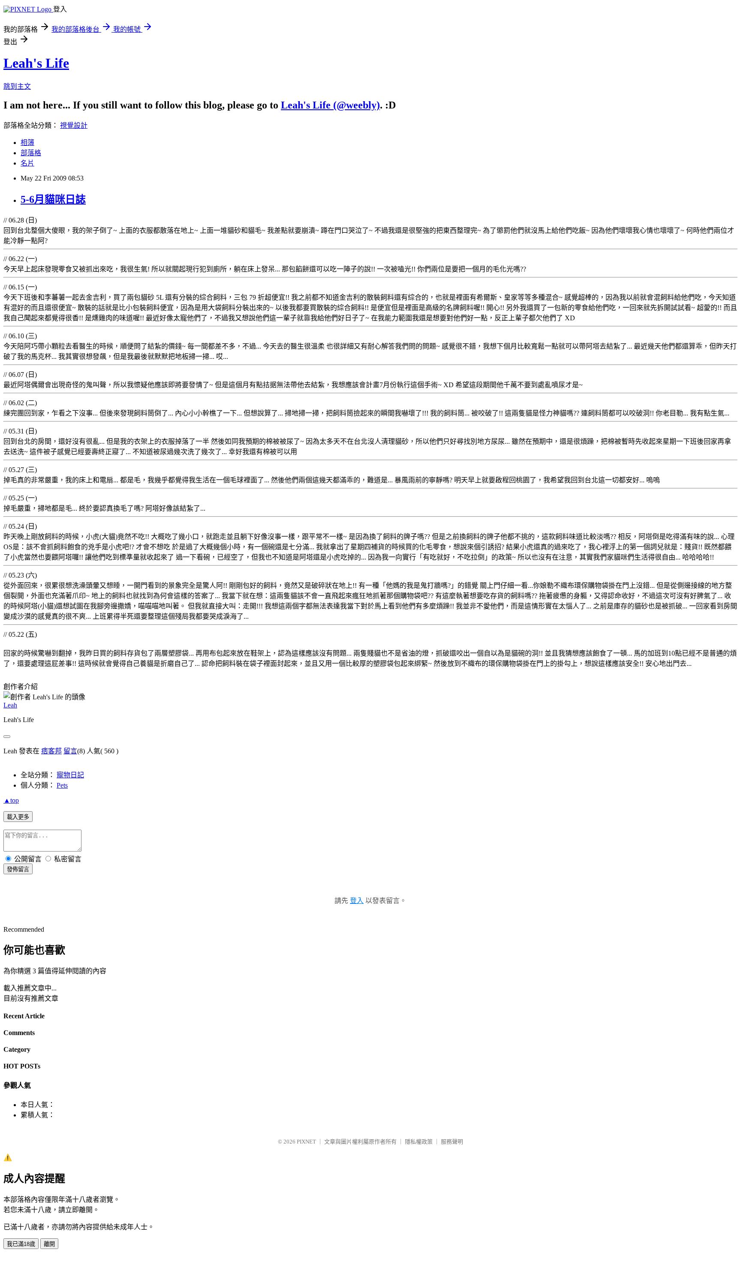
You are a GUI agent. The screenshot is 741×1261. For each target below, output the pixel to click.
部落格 (31, 152)
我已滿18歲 (21, 1244)
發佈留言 (18, 869)
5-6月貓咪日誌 (53, 199)
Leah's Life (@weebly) (330, 105)
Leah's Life (36, 63)
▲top (11, 800)
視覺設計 (73, 125)
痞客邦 (51, 751)
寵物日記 (70, 775)
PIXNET (306, 1141)
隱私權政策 (419, 1141)
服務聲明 (452, 1141)
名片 (27, 163)
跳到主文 (17, 86)
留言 (70, 751)
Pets (62, 785)
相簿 (27, 142)
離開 (49, 1244)
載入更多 (18, 817)
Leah (10, 705)
